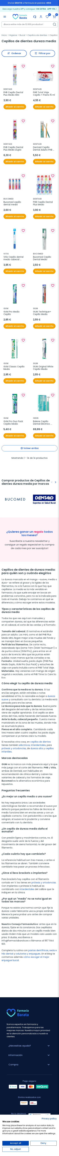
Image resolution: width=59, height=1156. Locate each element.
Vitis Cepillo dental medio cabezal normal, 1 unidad (13, 258)
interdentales (38, 745)
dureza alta (37, 748)
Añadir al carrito (15, 106)
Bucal (22, 35)
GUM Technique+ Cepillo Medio (42, 313)
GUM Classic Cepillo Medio (14, 367)
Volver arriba (31, 448)
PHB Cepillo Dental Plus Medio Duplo (13, 148)
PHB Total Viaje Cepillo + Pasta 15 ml (44, 93)
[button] (54, 17)
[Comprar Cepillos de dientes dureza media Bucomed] (15, 499)
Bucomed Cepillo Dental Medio (42, 258)
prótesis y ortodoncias (14, 748)
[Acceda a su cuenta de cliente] (41, 17)
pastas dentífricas (38, 950)
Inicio (4, 35)
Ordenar (16, 53)
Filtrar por (44, 53)
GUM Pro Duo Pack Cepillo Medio (13, 422)
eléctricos (24, 745)
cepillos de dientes (40, 741)
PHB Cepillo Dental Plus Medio (43, 203)
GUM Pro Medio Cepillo (11, 313)
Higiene (13, 35)
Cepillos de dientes (37, 35)
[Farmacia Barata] (20, 16)
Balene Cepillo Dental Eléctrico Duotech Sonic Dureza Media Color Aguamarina (44, 422)
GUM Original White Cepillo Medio (43, 367)
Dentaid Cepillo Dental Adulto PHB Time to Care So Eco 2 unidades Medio (44, 148)
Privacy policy (49, 1118)
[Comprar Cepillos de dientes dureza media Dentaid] (44, 499)
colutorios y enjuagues (28, 953)
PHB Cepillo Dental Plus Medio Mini (13, 93)
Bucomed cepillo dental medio (12, 203)
